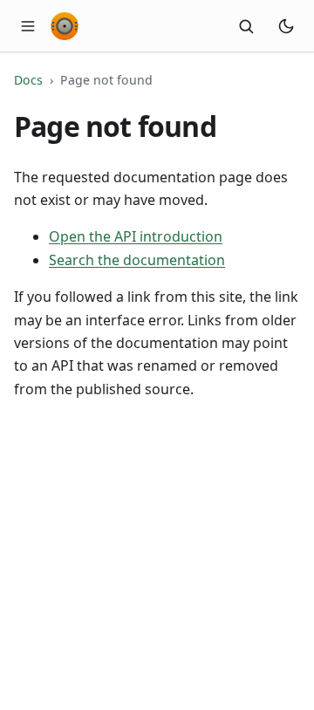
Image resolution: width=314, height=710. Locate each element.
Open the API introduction (135, 236)
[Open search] (246, 26)
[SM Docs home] (64, 26)
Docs (28, 80)
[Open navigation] (27, 26)
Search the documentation (137, 260)
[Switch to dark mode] (286, 26)
